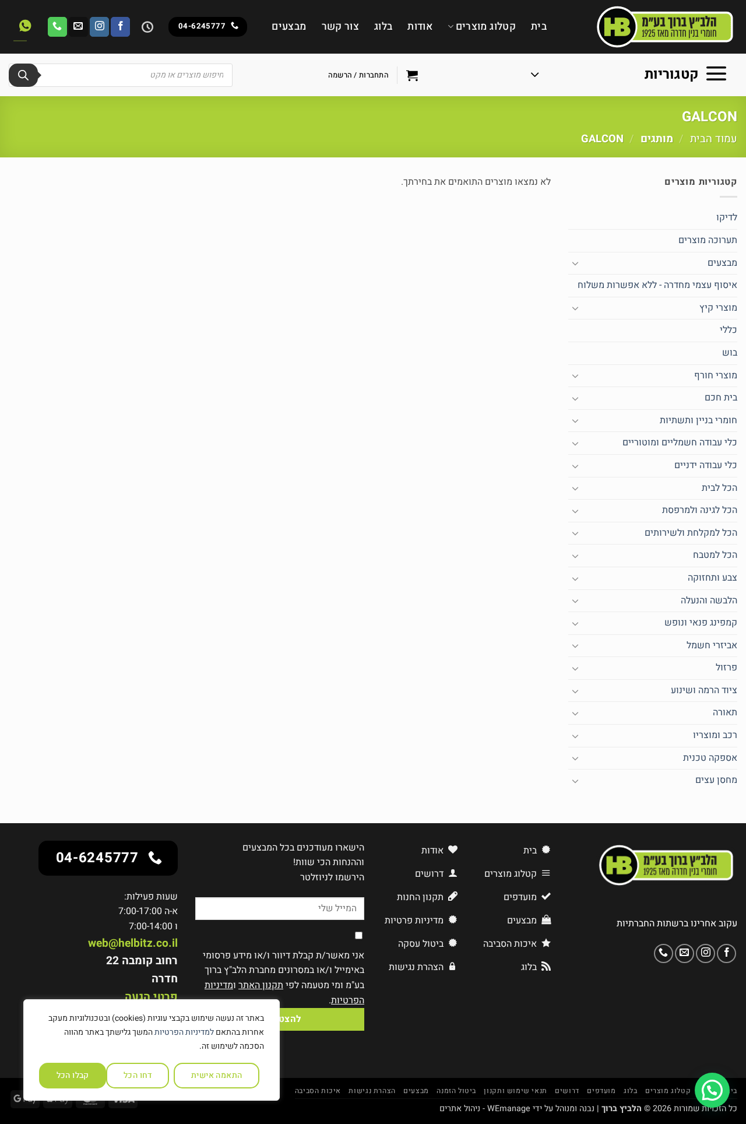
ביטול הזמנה (456, 1091)
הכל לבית (719, 488)
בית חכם (721, 398)
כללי (728, 330)
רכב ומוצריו (715, 735)
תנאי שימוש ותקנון (515, 1091)
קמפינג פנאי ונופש (700, 623)
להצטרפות (279, 1019)
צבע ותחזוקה (712, 578)
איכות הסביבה (318, 1091)
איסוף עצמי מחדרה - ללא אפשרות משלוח (657, 285)
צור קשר (340, 26)
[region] (151, 1050)
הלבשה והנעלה (709, 600)
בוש (729, 353)
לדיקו (726, 217)
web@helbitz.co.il (133, 943)
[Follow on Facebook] (120, 27)
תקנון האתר (260, 985)
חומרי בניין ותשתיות (698, 420)
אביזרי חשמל (712, 645)
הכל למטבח (715, 555)
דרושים (567, 1091)
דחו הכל (138, 1075)
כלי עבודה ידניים (705, 465)
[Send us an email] (78, 27)
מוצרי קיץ (718, 308)
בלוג (383, 26)
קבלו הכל (73, 1075)
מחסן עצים (716, 780)
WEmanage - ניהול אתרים (484, 1108)
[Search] (23, 75)
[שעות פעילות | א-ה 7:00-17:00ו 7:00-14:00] (146, 27)
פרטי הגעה (151, 997)
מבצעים (289, 26)
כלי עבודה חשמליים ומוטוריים (679, 442)
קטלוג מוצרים (486, 26)
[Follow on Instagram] (99, 27)
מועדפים (601, 1091)
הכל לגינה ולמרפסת (699, 510)
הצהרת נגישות (372, 1091)
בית (539, 26)
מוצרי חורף (715, 375)
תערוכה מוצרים (707, 240)
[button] (629, 75)
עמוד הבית (713, 139)
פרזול (726, 668)
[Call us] (57, 27)
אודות (419, 26)
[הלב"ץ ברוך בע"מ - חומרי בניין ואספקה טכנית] (650, 27)
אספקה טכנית (710, 758)
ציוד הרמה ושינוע (704, 690)
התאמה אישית (216, 1075)
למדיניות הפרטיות (184, 1032)
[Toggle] (575, 263)
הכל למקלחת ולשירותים (691, 533)
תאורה (725, 712)
